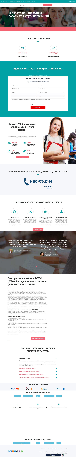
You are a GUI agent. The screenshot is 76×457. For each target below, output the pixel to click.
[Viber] (19, 451)
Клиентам (30, 5)
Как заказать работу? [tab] (24, 358)
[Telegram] (9, 451)
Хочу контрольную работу (38, 338)
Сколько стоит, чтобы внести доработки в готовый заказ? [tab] (34, 377)
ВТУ (38, 443)
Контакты (56, 5)
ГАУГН (58, 443)
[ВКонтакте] (11, 451)
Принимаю (38, 104)
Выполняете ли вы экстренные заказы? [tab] (29, 371)
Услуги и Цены (22, 5)
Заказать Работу (47, 5)
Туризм (38, 396)
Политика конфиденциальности (62, 453)
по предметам (45, 392)
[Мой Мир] (15, 451)
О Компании (38, 5)
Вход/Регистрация (72, 1)
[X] (17, 451)
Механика (59, 396)
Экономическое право (49, 396)
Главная (15, 5)
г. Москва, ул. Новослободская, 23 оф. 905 (16, 1)
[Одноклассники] (13, 451)
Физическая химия (28, 396)
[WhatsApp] (22, 451)
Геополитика (17, 396)
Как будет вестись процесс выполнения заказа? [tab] (31, 374)
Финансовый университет (19, 443)
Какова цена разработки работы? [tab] (27, 368)
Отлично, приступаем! (22, 157)
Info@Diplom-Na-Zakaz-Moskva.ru (30, 1)
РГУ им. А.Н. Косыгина (49, 443)
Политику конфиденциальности (39, 104)
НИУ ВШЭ (27, 443)
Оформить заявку (38, 229)
